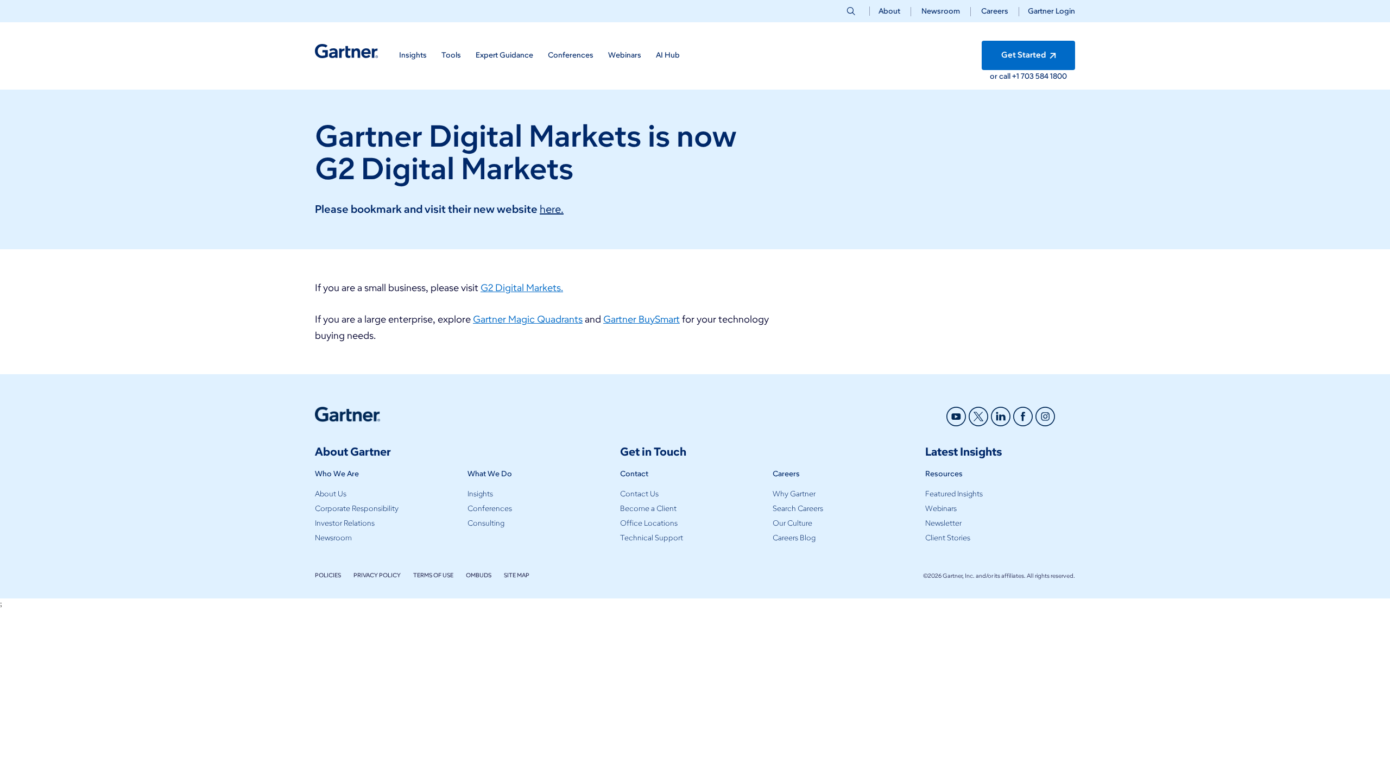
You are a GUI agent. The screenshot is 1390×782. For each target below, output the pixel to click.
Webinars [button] (624, 55)
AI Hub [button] (668, 55)
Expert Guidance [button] (504, 55)
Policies (328, 575)
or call (1001, 76)
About (889, 11)
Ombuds (478, 575)
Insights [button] (413, 55)
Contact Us (639, 494)
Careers (994, 11)
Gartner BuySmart (641, 319)
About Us (330, 494)
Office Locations (649, 523)
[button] (1047, 11)
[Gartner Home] (346, 51)
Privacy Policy (377, 575)
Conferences (489, 508)
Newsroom (940, 11)
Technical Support (651, 538)
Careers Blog (794, 538)
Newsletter (943, 523)
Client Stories (947, 538)
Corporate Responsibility (357, 508)
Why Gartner (794, 494)
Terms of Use (433, 575)
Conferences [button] (570, 55)
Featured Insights (954, 494)
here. (552, 209)
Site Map (516, 575)
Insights (480, 494)
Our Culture (792, 523)
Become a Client (648, 508)
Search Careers (798, 508)
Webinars (941, 508)
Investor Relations (345, 523)
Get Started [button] (1024, 55)
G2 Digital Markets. (522, 288)
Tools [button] (451, 55)
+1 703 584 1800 (1039, 76)
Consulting (485, 523)
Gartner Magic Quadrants (528, 319)
